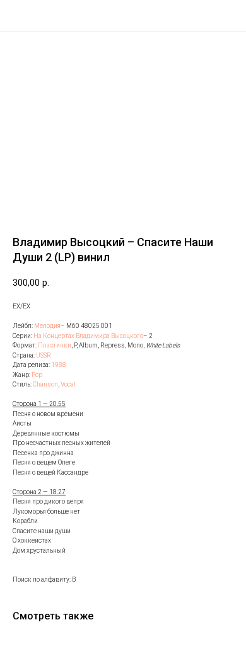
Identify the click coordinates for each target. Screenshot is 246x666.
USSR (43, 355)
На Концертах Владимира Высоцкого (88, 335)
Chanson (45, 384)
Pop (37, 374)
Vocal (68, 384)
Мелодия (47, 325)
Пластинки (54, 345)
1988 (58, 364)
